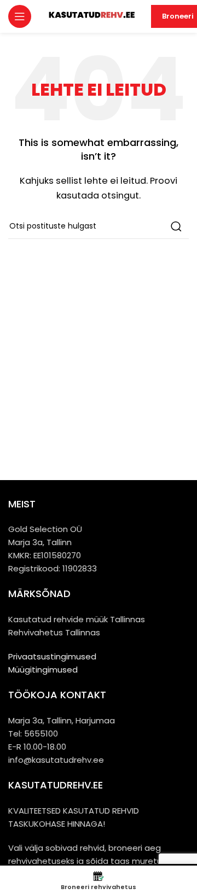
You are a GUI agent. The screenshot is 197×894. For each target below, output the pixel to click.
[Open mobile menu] (20, 16)
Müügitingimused (43, 669)
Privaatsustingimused (52, 656)
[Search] (176, 226)
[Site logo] (91, 15)
